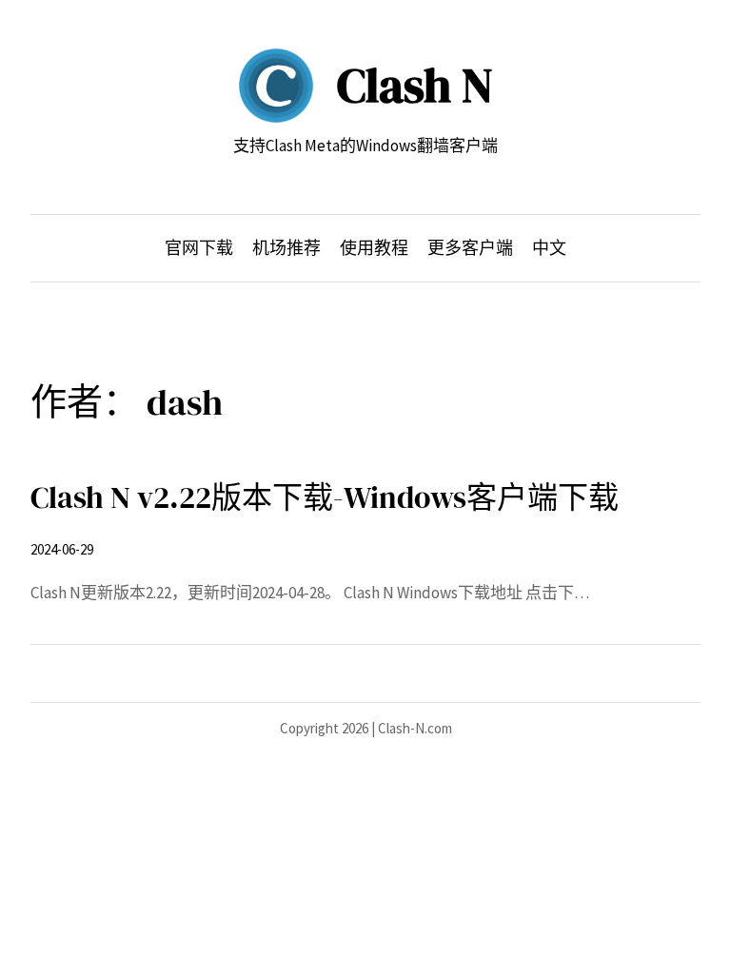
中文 (549, 248)
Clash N (415, 85)
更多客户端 (470, 248)
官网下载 (199, 248)
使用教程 (374, 248)
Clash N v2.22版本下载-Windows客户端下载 (324, 497)
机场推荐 (286, 248)
